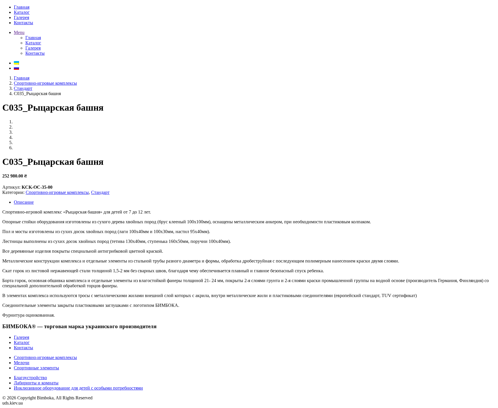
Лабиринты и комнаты (36, 382)
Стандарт (23, 88)
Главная (21, 77)
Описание (24, 202)
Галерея (21, 337)
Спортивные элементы (36, 367)
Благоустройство (30, 377)
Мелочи (21, 362)
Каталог (22, 342)
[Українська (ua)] (16, 63)
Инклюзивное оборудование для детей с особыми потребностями (78, 388)
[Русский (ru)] (16, 68)
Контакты (23, 347)
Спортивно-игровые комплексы (45, 83)
